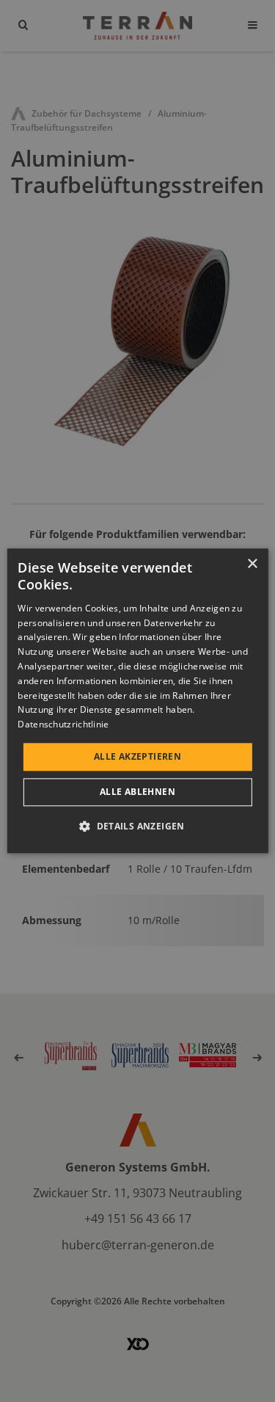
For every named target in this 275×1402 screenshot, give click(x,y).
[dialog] (137, 700)
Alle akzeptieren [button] (137, 756)
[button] (137, 826)
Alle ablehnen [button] (137, 792)
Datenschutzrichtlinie (63, 724)
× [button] (251, 564)
